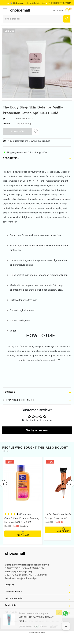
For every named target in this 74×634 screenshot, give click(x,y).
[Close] (59, 613)
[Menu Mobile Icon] (5, 10)
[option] (37, 63)
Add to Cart (36, 531)
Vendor (6, 123)
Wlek (42, 632)
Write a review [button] (37, 430)
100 (10, 140)
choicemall (20, 10)
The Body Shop (23, 123)
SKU (5, 118)
